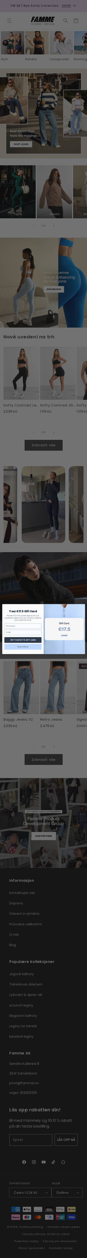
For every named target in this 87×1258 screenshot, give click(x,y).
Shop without (22, 646)
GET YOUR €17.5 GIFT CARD (22, 639)
